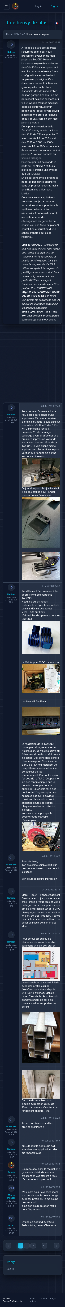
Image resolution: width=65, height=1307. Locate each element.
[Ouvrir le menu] (6, 6)
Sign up (55, 6)
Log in (38, 6)
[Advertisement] (32, 363)
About (33, 1298)
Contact (43, 1298)
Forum (9, 34)
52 (44, 1245)
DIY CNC (20, 34)
